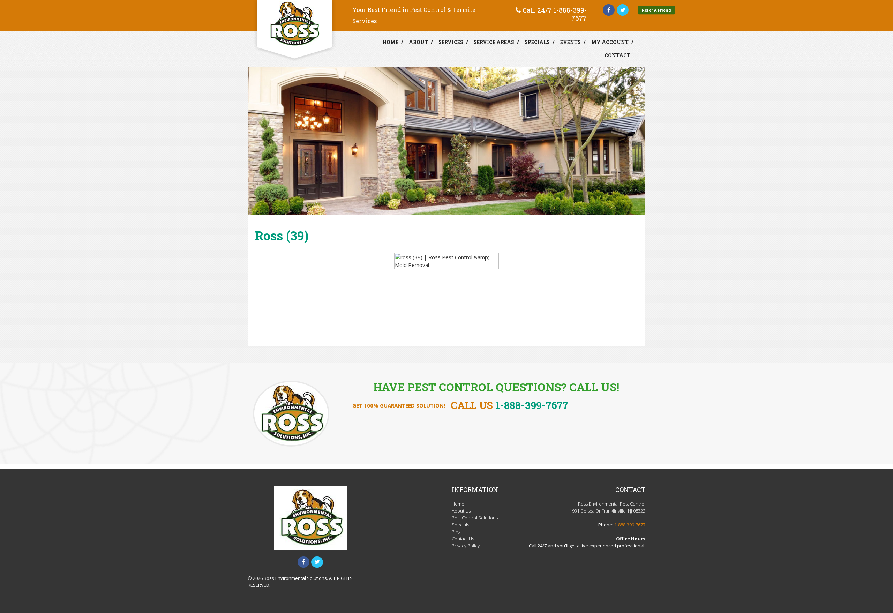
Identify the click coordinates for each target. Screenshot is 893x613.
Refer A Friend (656, 10)
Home (390, 42)
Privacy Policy (466, 546)
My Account (610, 42)
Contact (617, 55)
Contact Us (463, 539)
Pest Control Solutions (475, 518)
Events (570, 42)
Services (450, 42)
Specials (537, 42)
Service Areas (494, 42)
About (418, 42)
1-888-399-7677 (570, 14)
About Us (461, 511)
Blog (456, 532)
